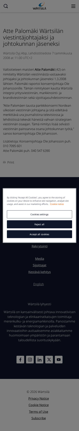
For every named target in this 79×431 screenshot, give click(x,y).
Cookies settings (39, 214)
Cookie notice (57, 203)
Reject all (39, 224)
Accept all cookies (39, 234)
